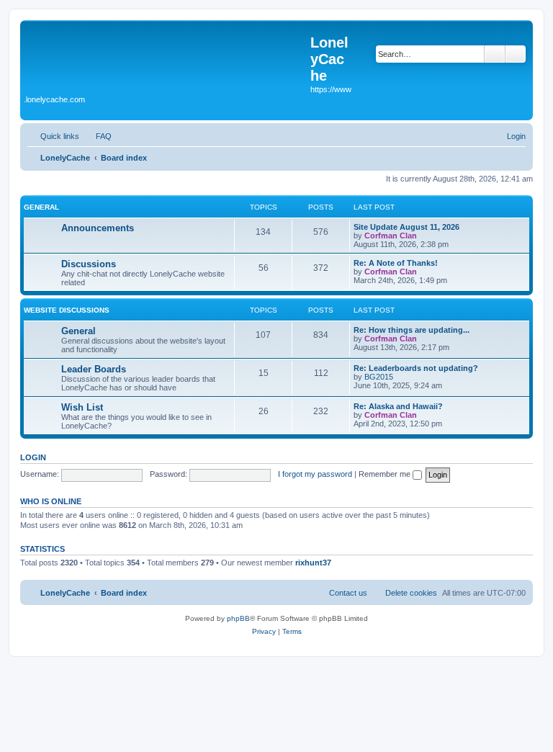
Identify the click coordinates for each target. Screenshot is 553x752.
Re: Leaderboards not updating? (416, 368)
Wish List (82, 407)
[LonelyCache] (167, 58)
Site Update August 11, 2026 (406, 227)
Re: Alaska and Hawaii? (398, 406)
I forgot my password (315, 474)
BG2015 (378, 376)
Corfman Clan (390, 235)
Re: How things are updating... (411, 330)
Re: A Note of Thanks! (396, 263)
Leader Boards (93, 369)
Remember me (386, 474)
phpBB (238, 618)
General (41, 207)
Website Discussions (66, 310)
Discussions (88, 264)
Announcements (97, 228)
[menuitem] (97, 136)
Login (33, 457)
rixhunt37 (313, 562)
